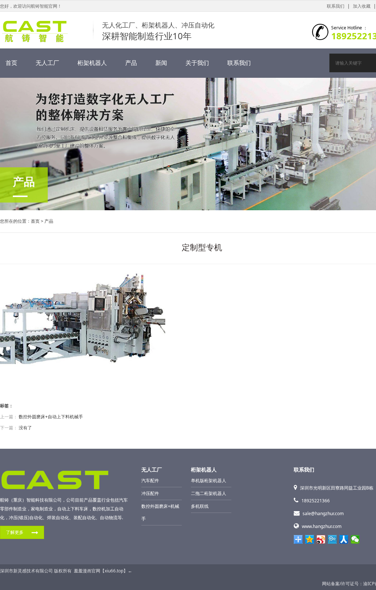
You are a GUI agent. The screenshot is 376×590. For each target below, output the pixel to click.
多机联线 (200, 506)
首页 (11, 63)
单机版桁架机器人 (208, 480)
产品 (131, 63)
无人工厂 (47, 63)
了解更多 (15, 532)
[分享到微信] (355, 539)
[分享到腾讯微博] (332, 539)
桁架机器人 (92, 63)
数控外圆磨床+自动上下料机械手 (51, 417)
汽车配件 (150, 480)
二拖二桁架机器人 (208, 493)
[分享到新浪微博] (321, 539)
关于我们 (197, 63)
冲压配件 (150, 493)
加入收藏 (361, 6)
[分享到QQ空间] (309, 539)
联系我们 (335, 6)
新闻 (161, 63)
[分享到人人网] (343, 539)
